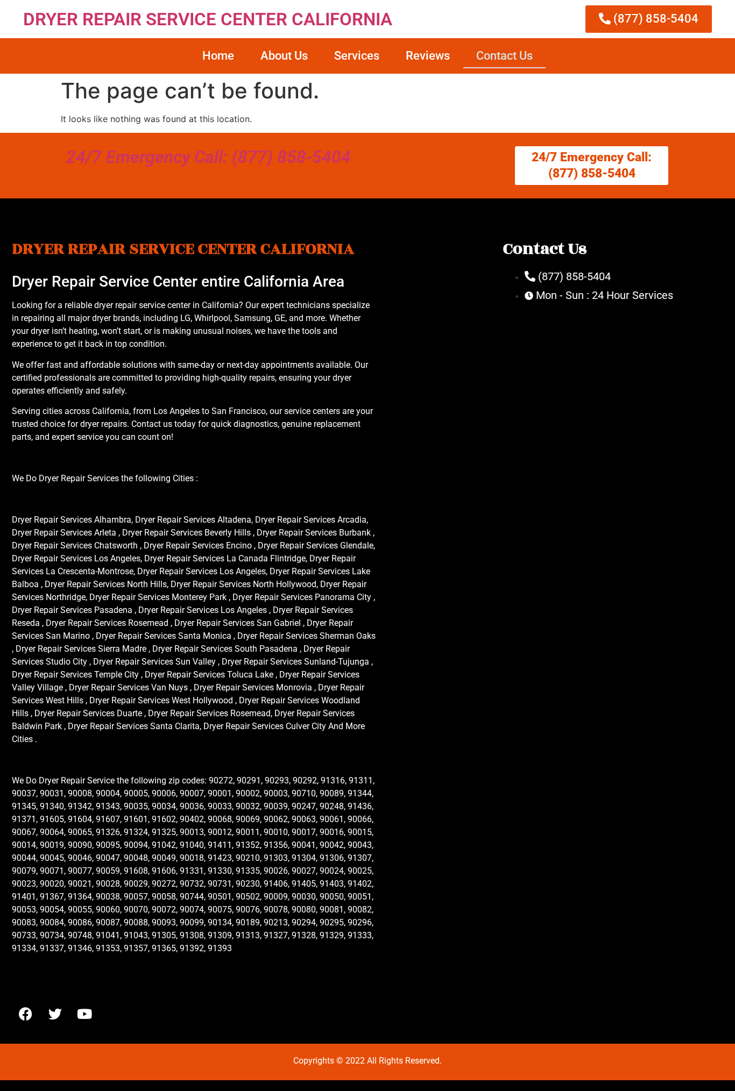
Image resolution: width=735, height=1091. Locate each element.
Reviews (428, 55)
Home (218, 55)
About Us (284, 55)
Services (356, 55)
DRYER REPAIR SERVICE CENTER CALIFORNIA (207, 19)
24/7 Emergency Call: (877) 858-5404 (208, 157)
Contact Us (504, 55)
